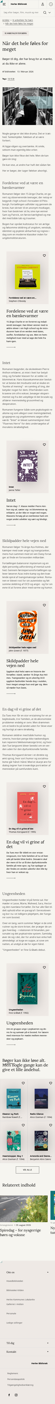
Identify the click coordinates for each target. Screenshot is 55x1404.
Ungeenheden (16, 1009)
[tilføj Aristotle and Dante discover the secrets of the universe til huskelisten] (51, 1125)
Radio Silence (36, 1114)
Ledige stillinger (14, 1322)
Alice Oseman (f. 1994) (41, 1117)
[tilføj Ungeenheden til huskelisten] (44, 968)
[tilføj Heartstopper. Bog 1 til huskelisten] (23, 1125)
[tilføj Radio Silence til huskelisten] (51, 1083)
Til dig (10, 1343)
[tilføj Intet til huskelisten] (44, 445)
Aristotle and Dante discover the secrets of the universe (40, 1156)
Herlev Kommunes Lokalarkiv (20, 1299)
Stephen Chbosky (17, 301)
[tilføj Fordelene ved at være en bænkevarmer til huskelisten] (44, 256)
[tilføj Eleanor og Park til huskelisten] (23, 1083)
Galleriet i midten (15, 1304)
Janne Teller (14, 490)
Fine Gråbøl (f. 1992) (18, 1013)
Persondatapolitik (15, 1379)
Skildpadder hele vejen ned (22, 647)
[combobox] (27, 12)
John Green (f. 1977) (18, 651)
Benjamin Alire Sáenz (40, 1159)
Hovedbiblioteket (14, 1281)
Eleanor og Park (10, 1114)
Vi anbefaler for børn (22, 20)
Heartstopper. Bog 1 (12, 1156)
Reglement (12, 1373)
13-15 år (11, 79)
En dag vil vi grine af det (21, 828)
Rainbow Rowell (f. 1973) (11, 1117)
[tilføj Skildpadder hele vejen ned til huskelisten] (44, 605)
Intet (11, 487)
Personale (11, 1313)
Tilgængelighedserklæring (20, 1385)
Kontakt (11, 1351)
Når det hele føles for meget (19, 24)
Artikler (6, 20)
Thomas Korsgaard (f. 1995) (22, 832)
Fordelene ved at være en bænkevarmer (22, 298)
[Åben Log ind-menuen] (42, 4)
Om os (10, 1272)
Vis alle (27, 1169)
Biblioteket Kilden (15, 1290)
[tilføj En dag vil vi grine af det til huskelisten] (44, 787)
